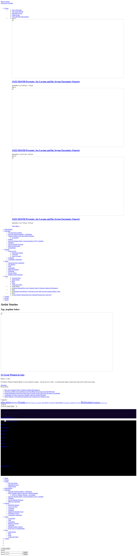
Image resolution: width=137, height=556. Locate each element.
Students (96, 402)
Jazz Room (59, 403)
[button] (6, 300)
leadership (72, 402)
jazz (27, 403)
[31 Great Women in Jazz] (57, 371)
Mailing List (4, 446)
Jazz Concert (31, 402)
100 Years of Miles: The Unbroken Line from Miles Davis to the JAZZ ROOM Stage (29, 391)
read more (4, 385)
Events (21, 402)
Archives (3, 406)
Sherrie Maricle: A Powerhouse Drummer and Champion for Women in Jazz (26, 396)
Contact (3, 443)
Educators (14, 403)
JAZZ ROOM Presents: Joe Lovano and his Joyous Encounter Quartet (46, 81)
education (6, 402)
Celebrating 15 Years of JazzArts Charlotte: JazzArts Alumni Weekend (25, 395)
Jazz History (45, 402)
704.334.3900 (5, 466)
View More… (16, 226)
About (2, 437)
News (2, 440)
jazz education (38, 402)
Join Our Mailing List (7, 417)
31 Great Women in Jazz (12, 375)
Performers (87, 402)
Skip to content (5, 1)
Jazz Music (52, 402)
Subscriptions (5, 427)
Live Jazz (78, 402)
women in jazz (104, 402)
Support (3, 434)
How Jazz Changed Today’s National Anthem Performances (22, 390)
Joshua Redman (66, 402)
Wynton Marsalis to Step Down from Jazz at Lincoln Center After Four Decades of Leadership (32, 393)
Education (4, 431)
